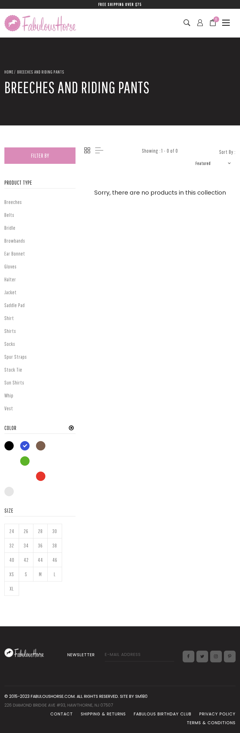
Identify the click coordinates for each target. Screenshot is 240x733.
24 (11, 531)
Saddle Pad (14, 305)
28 (40, 531)
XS (11, 574)
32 (11, 545)
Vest (8, 408)
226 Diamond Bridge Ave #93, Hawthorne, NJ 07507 (58, 705)
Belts (9, 215)
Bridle (10, 228)
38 (54, 545)
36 (40, 545)
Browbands (14, 241)
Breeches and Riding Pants (40, 71)
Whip (8, 395)
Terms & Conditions (211, 723)
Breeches (13, 202)
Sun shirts (14, 383)
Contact (61, 714)
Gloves (10, 266)
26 (26, 531)
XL (12, 589)
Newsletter (81, 655)
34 (26, 545)
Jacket (10, 292)
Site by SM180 (134, 696)
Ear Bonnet (14, 254)
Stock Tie (13, 370)
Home (8, 71)
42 (26, 560)
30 (54, 531)
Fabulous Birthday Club (162, 714)
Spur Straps (15, 357)
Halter (10, 279)
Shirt (9, 318)
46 (54, 560)
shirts (10, 331)
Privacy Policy (217, 714)
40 (11, 560)
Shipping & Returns (103, 714)
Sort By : (227, 152)
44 (40, 560)
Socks (9, 344)
